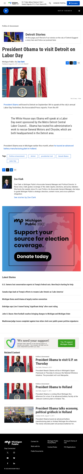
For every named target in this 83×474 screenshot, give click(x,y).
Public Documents (37, 451)
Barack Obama (63, 156)
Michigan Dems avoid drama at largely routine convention (24, 299)
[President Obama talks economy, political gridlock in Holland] (19, 415)
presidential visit (47, 156)
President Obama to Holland (54, 387)
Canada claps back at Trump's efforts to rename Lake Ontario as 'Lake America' (32, 292)
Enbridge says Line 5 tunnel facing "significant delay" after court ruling (30, 306)
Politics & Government (10, 26)
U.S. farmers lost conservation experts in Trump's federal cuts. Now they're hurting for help (37, 284)
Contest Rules (52, 447)
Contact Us (34, 441)
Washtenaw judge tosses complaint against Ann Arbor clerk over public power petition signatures (40, 321)
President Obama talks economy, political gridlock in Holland (57, 410)
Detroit (33, 156)
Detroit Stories (35, 34)
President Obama (11, 105)
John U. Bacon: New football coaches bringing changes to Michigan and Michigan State (36, 314)
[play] (6, 11)
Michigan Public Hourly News (53, 442)
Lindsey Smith (40, 416)
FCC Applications (70, 447)
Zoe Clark (21, 62)
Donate (74, 3)
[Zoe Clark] (7, 182)
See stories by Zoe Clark (25, 197)
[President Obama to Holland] (19, 391)
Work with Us (35, 446)
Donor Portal (59, 3)
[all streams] (80, 10)
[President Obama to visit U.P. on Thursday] (19, 364)
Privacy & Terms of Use (70, 442)
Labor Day (12, 161)
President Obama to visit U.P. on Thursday (56, 361)
